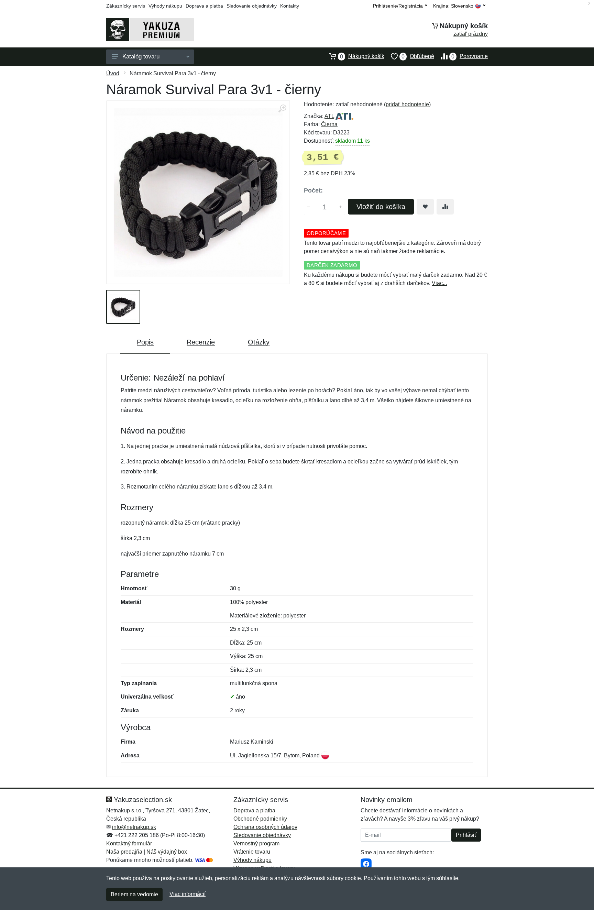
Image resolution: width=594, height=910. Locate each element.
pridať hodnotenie (407, 104)
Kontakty (289, 6)
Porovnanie (469, 56)
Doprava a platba (204, 6)
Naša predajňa (124, 852)
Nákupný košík (362, 56)
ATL (329, 116)
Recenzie (201, 342)
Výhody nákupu (165, 6)
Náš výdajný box (166, 852)
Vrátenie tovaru (251, 852)
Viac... (439, 283)
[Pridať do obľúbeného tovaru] (425, 207)
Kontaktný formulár (129, 843)
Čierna (329, 124)
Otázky (259, 342)
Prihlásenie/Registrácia (398, 5)
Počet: (313, 190)
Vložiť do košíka (380, 206)
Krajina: (453, 6)
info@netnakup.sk (134, 827)
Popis (145, 342)
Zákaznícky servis (125, 6)
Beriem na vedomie (134, 894)
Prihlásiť (466, 835)
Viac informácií (187, 894)
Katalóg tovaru (141, 56)
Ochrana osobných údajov (265, 827)
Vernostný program (256, 843)
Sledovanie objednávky (252, 6)
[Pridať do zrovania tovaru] (445, 207)
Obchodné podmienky (260, 819)
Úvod (112, 73)
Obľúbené (418, 56)
